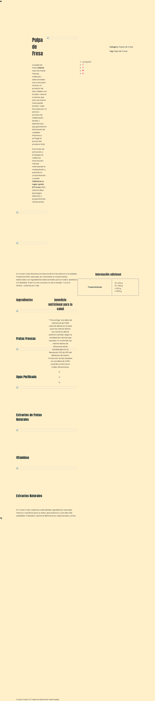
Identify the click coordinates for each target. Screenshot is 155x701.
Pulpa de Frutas (120, 51)
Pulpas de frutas (126, 47)
